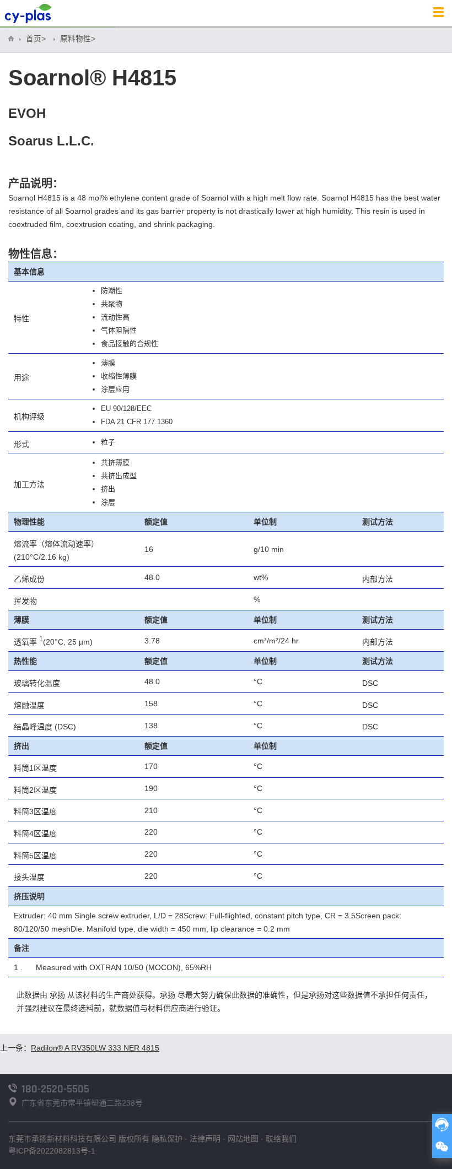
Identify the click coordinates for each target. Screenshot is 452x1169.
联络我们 (281, 1138)
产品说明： (35, 183)
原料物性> (77, 39)
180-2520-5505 (55, 1089)
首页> (36, 39)
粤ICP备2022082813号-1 (51, 1150)
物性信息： (35, 254)
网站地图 (243, 1138)
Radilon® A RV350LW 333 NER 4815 (95, 1047)
